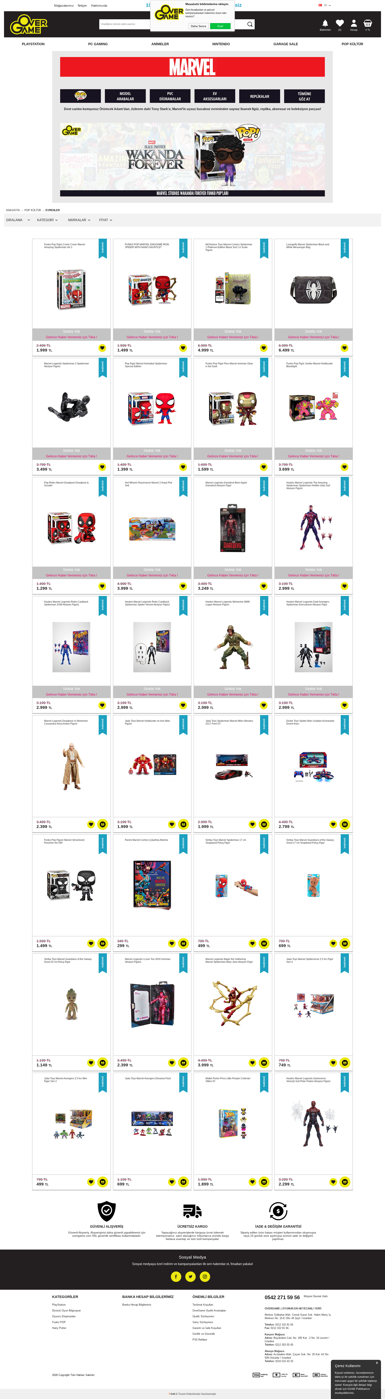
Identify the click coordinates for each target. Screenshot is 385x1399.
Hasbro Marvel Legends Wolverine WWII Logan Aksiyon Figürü (228, 603)
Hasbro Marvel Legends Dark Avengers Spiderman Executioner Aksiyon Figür (307, 603)
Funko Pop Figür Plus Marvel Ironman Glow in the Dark (229, 365)
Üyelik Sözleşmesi (203, 1316)
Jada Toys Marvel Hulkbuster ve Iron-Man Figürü (147, 722)
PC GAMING (98, 44)
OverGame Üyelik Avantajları (209, 1310)
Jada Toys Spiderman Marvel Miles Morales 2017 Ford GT (229, 722)
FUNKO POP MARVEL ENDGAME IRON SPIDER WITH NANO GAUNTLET (147, 246)
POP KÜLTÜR (352, 44)
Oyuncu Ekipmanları (64, 1316)
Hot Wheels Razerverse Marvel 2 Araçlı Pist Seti (148, 484)
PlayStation (59, 1304)
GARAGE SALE (286, 44)
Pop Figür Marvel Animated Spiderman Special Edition (146, 365)
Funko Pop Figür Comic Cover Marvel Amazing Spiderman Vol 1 (64, 246)
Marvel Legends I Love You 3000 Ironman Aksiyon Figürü (147, 960)
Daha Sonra (198, 26)
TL (368, 30)
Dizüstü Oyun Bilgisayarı (66, 1310)
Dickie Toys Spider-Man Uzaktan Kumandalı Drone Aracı (310, 722)
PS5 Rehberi (199, 1339)
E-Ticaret (181, 1394)
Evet (220, 26)
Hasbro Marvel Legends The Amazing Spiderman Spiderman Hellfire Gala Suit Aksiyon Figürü (308, 485)
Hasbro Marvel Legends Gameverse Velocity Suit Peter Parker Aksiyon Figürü (308, 1080)
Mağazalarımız (64, 5)
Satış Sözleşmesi (202, 1322)
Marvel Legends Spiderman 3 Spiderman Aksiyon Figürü (66, 365)
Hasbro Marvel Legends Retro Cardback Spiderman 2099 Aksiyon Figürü (66, 603)
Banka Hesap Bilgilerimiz (136, 1304)
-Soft (172, 1394)
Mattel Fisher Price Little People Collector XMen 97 (228, 1080)
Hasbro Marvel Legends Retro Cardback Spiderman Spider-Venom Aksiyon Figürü (147, 603)
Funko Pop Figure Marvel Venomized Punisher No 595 (64, 841)
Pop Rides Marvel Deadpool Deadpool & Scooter (66, 484)
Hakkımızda (99, 5)
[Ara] (250, 24)
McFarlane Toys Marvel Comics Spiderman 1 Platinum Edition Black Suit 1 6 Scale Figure (229, 247)
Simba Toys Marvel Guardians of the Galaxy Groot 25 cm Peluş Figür (68, 960)
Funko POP (59, 1322)
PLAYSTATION (33, 44)
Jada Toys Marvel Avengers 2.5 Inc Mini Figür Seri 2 (65, 1080)
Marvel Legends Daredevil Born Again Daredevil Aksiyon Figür (226, 484)
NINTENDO (221, 44)
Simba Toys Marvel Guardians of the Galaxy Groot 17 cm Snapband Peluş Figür (310, 841)
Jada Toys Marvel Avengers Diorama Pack (148, 1078)
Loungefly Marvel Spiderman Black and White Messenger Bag (307, 246)
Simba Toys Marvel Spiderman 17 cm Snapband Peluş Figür (226, 841)
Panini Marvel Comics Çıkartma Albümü (146, 840)
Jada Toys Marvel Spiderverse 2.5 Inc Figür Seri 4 (309, 960)
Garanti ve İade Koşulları (206, 1328)
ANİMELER (160, 44)
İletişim (82, 5)
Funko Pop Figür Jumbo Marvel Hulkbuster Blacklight (309, 365)
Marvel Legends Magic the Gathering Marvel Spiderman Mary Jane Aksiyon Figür (229, 960)
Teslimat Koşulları (202, 1304)
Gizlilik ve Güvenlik (203, 1333)
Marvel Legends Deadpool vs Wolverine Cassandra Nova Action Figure (66, 722)
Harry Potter (59, 1328)
